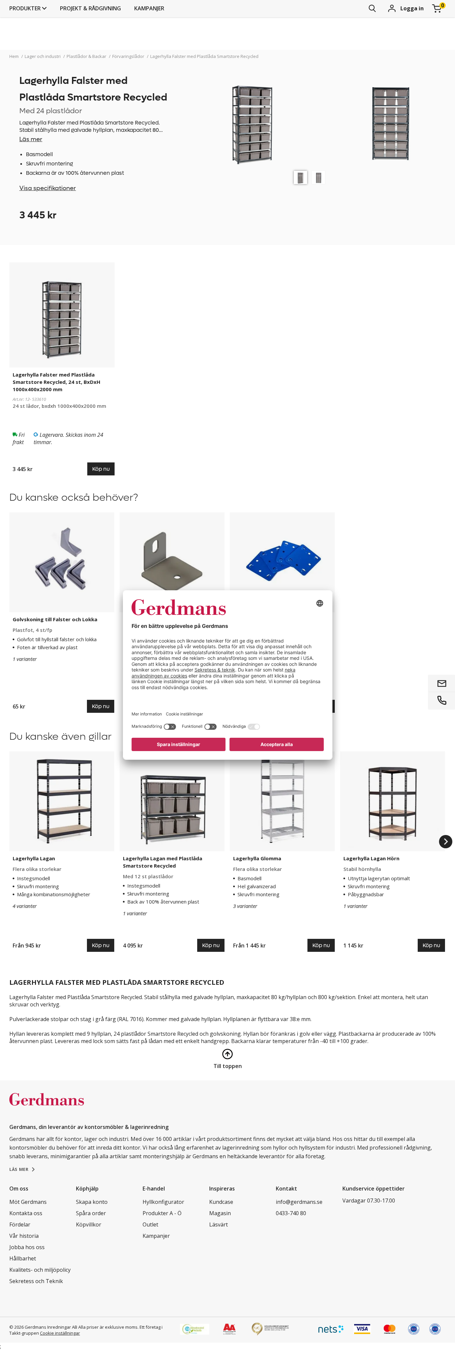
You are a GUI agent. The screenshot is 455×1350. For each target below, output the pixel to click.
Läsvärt (218, 1224)
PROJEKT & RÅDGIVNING (90, 8)
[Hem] (46, 1106)
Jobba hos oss (27, 1247)
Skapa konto (92, 1202)
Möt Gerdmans (28, 1202)
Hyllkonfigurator (163, 1202)
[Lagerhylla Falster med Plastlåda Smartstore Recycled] (300, 177)
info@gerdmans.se (299, 1202)
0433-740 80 (291, 1213)
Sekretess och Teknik (36, 1281)
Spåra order (91, 1213)
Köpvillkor (88, 1224)
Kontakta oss (25, 1213)
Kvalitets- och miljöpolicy (40, 1269)
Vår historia (24, 1235)
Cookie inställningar (60, 1333)
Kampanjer (149, 8)
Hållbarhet (22, 1258)
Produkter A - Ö (162, 1213)
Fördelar (19, 1224)
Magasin (220, 1213)
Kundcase (221, 1202)
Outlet (150, 1224)
